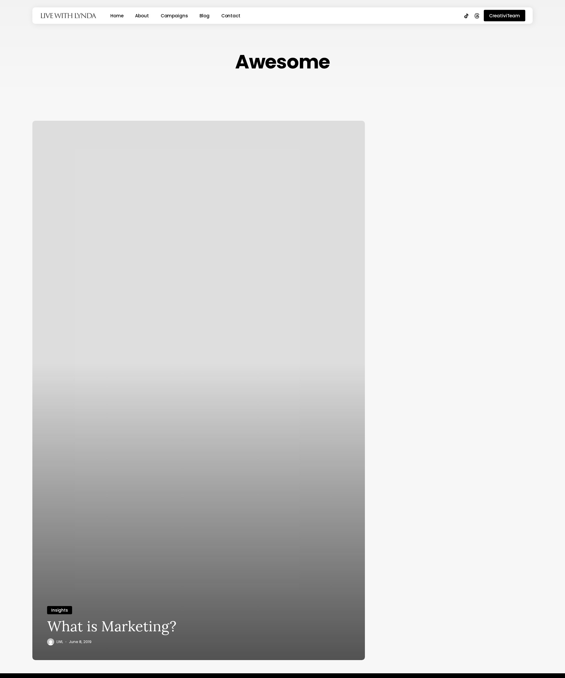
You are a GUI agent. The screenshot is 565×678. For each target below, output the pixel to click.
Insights (59, 610)
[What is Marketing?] (198, 390)
